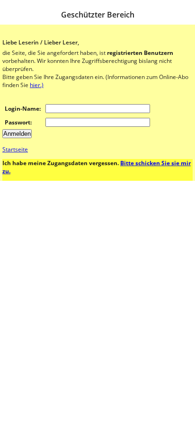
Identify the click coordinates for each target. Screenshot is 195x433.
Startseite (15, 149)
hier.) (37, 85)
